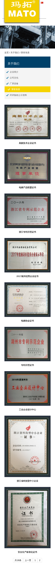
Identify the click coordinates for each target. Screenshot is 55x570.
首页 (6, 52)
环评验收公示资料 (18, 95)
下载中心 (41, 15)
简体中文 (48, 3)
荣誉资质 (25, 52)
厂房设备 (14, 83)
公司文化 (14, 77)
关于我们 (15, 52)
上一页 (28, 560)
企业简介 (14, 72)
